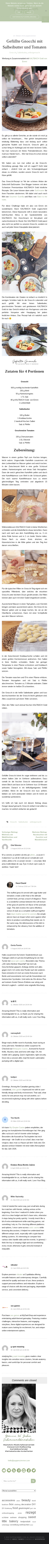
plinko (32, 855)
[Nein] (46, 10)
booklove (5, 1504)
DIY (34, 1504)
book (34, 1501)
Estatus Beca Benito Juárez (23, 1165)
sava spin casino (18, 961)
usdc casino (34, 1227)
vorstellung (14, 1525)
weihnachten (24, 1525)
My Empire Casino (17, 1127)
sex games (14, 1315)
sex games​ (15, 1306)
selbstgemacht (34, 52)
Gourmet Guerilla (16, 197)
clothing (17, 1504)
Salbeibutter (22, 52)
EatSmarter (39, 190)
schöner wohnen (9, 1517)
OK (19, 12)
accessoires (8, 1500)
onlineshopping (8, 1513)
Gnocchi (12, 52)
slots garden (17, 1090)
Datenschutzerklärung (24, 17)
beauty (26, 1500)
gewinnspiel (24, 1508)
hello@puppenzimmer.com (19, 1460)
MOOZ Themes (18, 1539)
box (11, 1504)
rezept (31, 1512)
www (31, 1525)
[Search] (33, 1481)
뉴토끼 (13, 1001)
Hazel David (21, 883)
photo (20, 1513)
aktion (18, 1500)
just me (33, 1508)
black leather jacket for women (23, 914)
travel (34, 1521)
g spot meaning (17, 1347)
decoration (26, 1504)
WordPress (40, 1539)
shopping (22, 1517)
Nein (29, 12)
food (15, 1508)
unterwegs (5, 1525)
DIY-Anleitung (7, 1508)
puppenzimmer (31, 36)
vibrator (14, 1265)
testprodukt (25, 1521)
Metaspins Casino (20, 1049)
